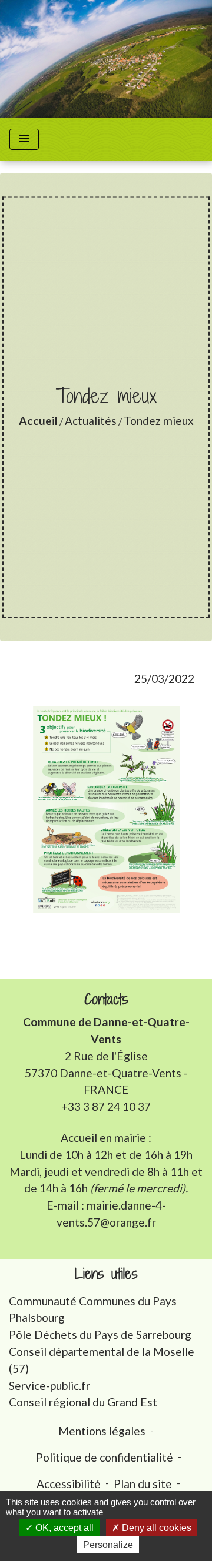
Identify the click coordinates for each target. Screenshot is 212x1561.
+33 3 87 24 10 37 (106, 1106)
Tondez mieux (159, 420)
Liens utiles (106, 1273)
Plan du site (143, 1483)
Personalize (108, 1545)
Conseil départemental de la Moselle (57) (101, 1360)
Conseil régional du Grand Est (83, 1402)
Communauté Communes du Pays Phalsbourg (93, 1309)
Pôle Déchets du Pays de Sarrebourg (100, 1334)
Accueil (38, 420)
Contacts (106, 999)
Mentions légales (101, 1431)
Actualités (91, 420)
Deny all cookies (155, 1528)
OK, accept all (63, 1528)
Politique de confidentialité (104, 1457)
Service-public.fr (49, 1385)
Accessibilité (69, 1483)
